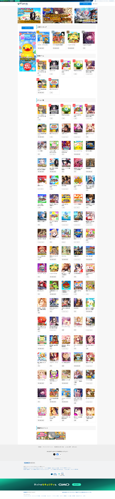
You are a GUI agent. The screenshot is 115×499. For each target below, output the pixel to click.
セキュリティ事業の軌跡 (74, 469)
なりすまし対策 (67, 469)
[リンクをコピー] (61, 454)
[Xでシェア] (54, 454)
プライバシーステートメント (48, 446)
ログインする (85, 3)
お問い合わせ (95, 3)
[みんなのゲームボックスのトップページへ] (23, 3)
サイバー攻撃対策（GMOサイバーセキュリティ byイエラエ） (40, 469)
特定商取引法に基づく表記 (59, 446)
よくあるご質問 (68, 446)
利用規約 (39, 446)
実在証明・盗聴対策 (27, 469)
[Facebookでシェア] (57, 454)
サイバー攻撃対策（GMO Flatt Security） (57, 469)
